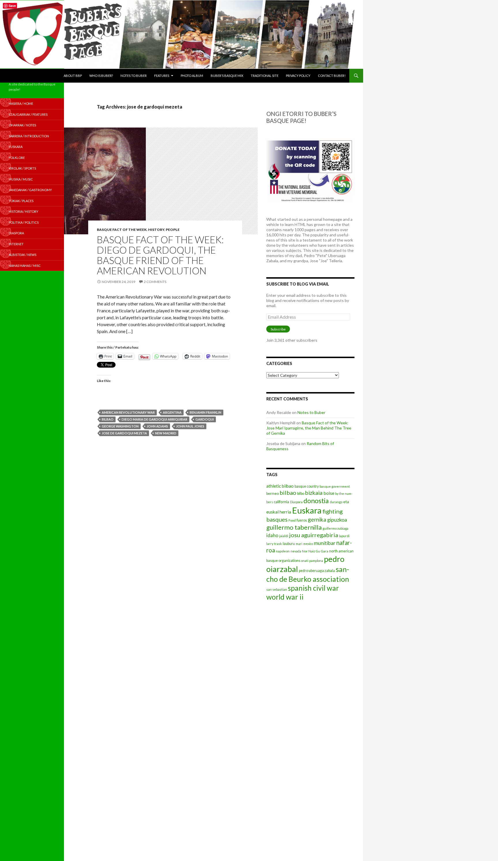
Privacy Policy (298, 75)
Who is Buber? (101, 75)
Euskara (307, 510)
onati (304, 560)
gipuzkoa (337, 519)
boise (328, 493)
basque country (307, 486)
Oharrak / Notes (22, 125)
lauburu (289, 543)
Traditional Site (264, 75)
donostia (316, 501)
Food (292, 520)
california (281, 501)
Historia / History (23, 211)
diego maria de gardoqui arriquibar (154, 419)
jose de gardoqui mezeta (124, 433)
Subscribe (278, 329)
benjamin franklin (205, 412)
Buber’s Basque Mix (227, 75)
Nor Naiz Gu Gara (315, 551)
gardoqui (204, 419)
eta (346, 501)
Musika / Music (21, 179)
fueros (302, 520)
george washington (120, 426)
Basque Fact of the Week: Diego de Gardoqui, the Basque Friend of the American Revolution (160, 255)
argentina (172, 412)
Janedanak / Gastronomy (30, 190)
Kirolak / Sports (22, 168)
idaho (272, 535)
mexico (308, 544)
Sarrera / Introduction (29, 136)
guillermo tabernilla (294, 527)
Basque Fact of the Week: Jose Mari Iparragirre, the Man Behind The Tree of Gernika (308, 428)
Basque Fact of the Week (122, 229)
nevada (295, 551)
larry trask (274, 544)
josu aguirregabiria (313, 534)
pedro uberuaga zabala (317, 571)
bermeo (272, 493)
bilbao (108, 419)
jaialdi (283, 536)
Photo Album (192, 75)
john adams (157, 426)
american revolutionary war (128, 412)
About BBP (73, 75)
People (173, 229)
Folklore (17, 157)
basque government (335, 486)
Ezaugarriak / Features (28, 114)
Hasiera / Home (21, 103)
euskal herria (278, 511)
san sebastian (276, 589)
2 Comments (155, 282)
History (156, 229)
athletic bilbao (280, 486)
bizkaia (313, 492)
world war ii (284, 597)
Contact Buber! (332, 75)
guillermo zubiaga (335, 528)
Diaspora (296, 502)
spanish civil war (313, 588)
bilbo (300, 493)
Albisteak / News (22, 254)
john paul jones (190, 426)
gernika (317, 519)
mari (299, 544)
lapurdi (344, 536)
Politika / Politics (24, 222)
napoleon (283, 551)
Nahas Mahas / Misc (25, 265)
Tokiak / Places (21, 201)
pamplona (316, 560)
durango (336, 502)
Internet (16, 244)
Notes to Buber (133, 75)
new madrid (165, 433)
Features (161, 75)
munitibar (324, 543)
